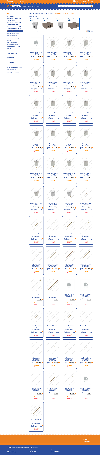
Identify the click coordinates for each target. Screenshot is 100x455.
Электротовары (11, 69)
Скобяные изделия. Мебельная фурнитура (13, 45)
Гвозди (9, 48)
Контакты (39, 6)
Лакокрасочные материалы (11, 56)
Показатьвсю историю (86, 440)
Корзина (84, 1)
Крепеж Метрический (13, 33)
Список (76, 1)
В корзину (36, 59)
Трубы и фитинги (12, 53)
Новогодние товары (13, 72)
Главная (25, 6)
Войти (91, 1)
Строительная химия (13, 60)
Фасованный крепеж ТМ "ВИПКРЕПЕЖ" (14, 19)
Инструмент (10, 16)
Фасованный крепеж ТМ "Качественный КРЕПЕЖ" (14, 27)
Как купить (34, 6)
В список (36, 61)
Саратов (11, 1)
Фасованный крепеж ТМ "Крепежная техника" (14, 23)
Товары (29, 6)
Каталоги (22, 1)
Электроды (10, 51)
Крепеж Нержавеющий (13, 38)
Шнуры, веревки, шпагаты (14, 67)
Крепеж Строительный (13, 30)
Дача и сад (10, 64)
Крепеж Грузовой (12, 35)
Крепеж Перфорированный (12, 41)
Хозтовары (10, 62)
